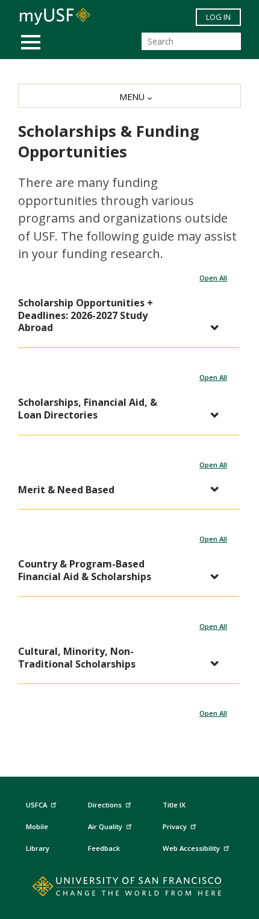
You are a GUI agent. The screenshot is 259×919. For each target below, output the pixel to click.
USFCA (36, 804)
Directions (105, 804)
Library (37, 848)
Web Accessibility (191, 848)
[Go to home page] (130, 889)
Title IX (174, 804)
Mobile (37, 826)
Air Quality (105, 826)
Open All (213, 277)
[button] (122, 315)
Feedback (104, 848)
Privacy (175, 826)
